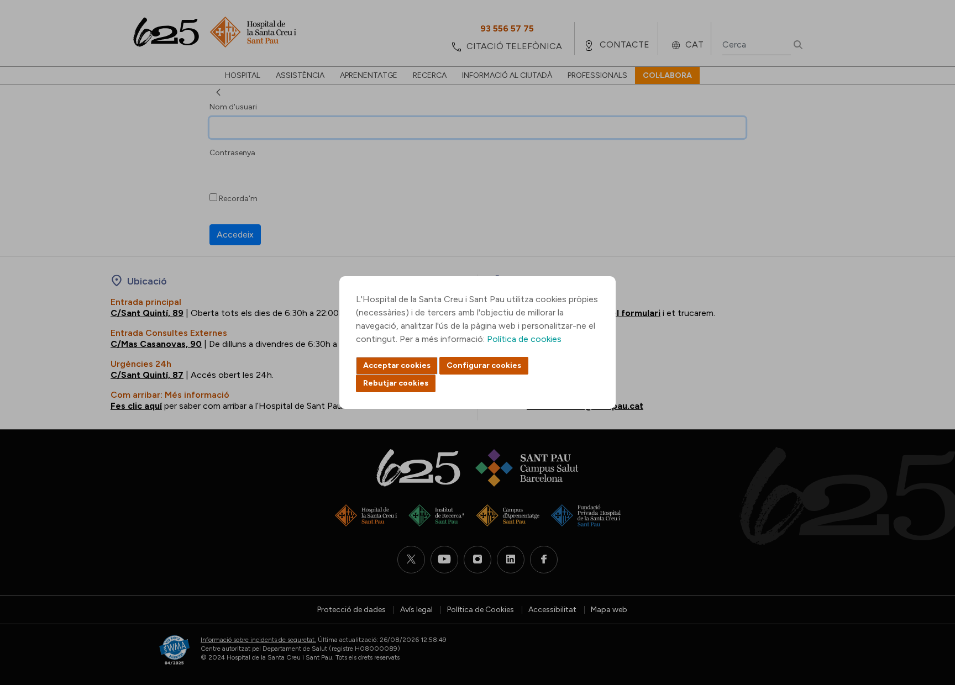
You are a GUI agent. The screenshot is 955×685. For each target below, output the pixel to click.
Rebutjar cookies (395, 383)
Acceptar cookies (397, 365)
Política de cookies (524, 339)
